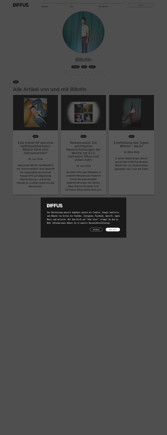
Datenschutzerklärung (99, 222)
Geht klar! (113, 229)
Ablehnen (96, 229)
